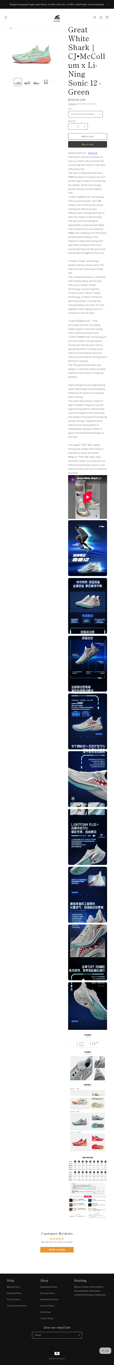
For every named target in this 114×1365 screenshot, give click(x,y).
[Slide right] (54, 82)
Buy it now (87, 144)
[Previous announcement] (5, 4)
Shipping (72, 104)
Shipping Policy (14, 1293)
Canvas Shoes (47, 1305)
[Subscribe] (79, 1335)
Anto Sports (60, 1359)
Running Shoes (47, 1293)
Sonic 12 (92, 153)
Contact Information (17, 1305)
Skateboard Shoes (49, 1299)
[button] (6, 17)
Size (70, 108)
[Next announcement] (109, 4)
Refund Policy (13, 1287)
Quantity (72, 121)
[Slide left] (10, 82)
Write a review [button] (57, 1249)
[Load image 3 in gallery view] (37, 82)
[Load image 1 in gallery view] (18, 82)
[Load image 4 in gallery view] (46, 82)
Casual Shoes (47, 1318)
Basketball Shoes (48, 1287)
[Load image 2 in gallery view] (27, 82)
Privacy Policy (14, 1299)
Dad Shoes (45, 1312)
